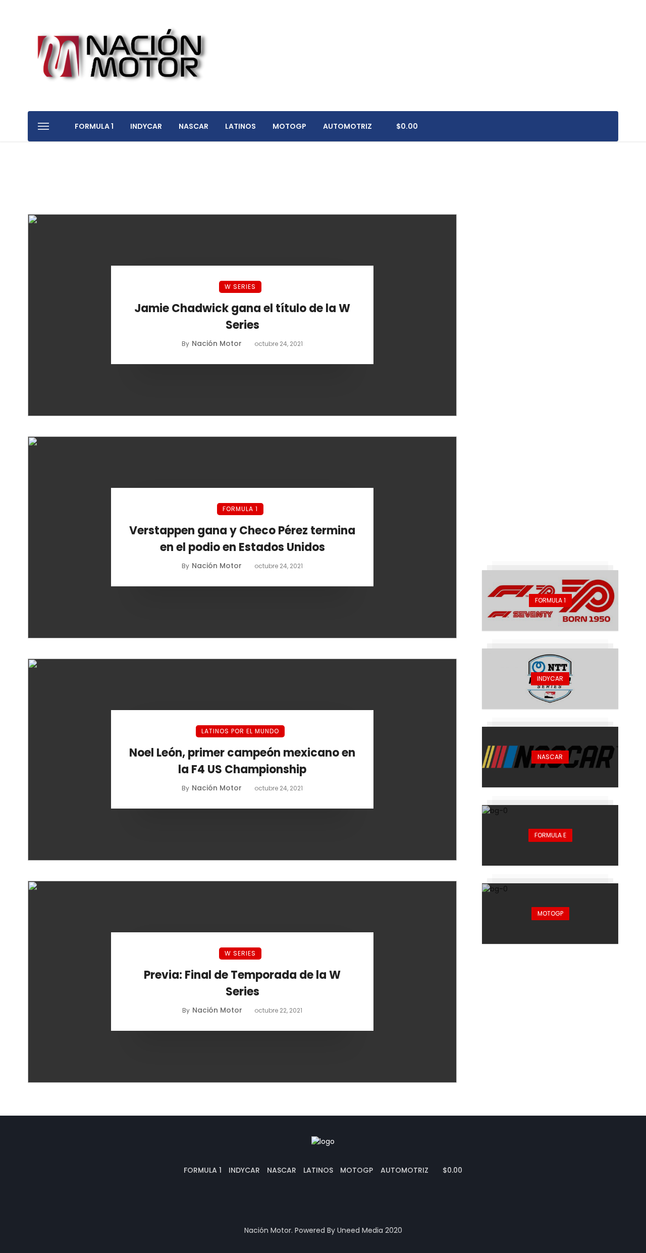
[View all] (550, 600)
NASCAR (193, 126)
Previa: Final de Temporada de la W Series (242, 983)
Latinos (240, 126)
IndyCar (146, 126)
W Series (240, 286)
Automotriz (347, 126)
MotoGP (289, 126)
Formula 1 (94, 126)
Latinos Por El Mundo (240, 731)
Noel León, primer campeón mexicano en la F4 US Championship (242, 761)
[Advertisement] (550, 365)
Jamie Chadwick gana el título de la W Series (242, 316)
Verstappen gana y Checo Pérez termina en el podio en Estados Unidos (242, 539)
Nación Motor (217, 343)
